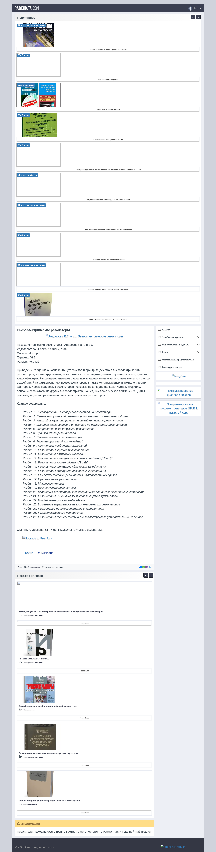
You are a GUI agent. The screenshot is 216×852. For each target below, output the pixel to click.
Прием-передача (30, 804)
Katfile (29, 553)
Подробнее (84, 623)
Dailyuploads (45, 553)
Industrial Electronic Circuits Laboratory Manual (108, 319)
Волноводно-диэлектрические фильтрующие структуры (48, 753)
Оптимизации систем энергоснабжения (108, 259)
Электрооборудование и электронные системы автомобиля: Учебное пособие (108, 169)
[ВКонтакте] (140, 567)
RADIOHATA (27, 8)
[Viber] (146, 567)
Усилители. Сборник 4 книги (108, 109)
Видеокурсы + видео (172, 367)
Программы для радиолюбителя (178, 359)
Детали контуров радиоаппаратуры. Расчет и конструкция (49, 800)
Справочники (33, 567)
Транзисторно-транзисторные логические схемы (108, 289)
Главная (166, 329)
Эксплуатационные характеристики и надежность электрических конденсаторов (61, 611)
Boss (20, 567)
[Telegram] (150, 567)
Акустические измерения (108, 79)
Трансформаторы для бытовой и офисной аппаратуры (48, 705)
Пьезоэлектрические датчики (34, 658)
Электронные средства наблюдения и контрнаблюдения (108, 229)
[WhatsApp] (143, 567)
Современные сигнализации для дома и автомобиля (108, 199)
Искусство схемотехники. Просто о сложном (108, 49)
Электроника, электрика (33, 615)
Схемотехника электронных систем (108, 139)
